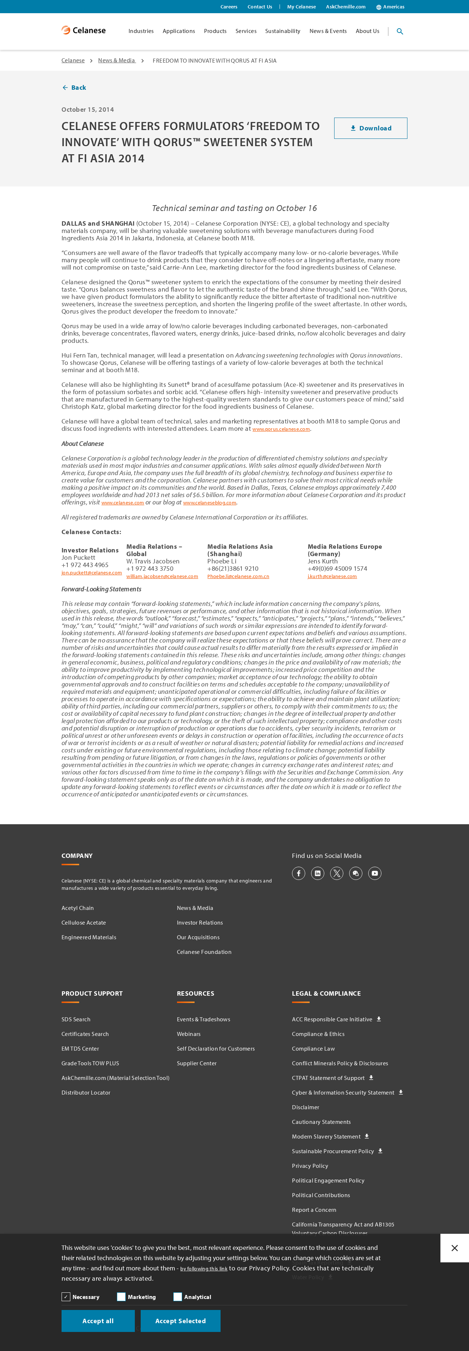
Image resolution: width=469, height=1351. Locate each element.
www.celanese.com (122, 502)
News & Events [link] (328, 30)
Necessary (86, 1296)
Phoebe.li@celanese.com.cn (238, 576)
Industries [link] (141, 30)
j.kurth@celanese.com (332, 576)
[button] (298, 873)
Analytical (197, 1296)
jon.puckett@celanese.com (92, 572)
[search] (400, 31)
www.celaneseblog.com (209, 502)
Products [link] (215, 30)
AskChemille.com (346, 6)
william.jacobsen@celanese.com (162, 576)
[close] (454, 1248)
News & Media (117, 60)
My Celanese (301, 6)
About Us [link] (367, 30)
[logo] (84, 31)
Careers (229, 6)
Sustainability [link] (283, 30)
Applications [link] (179, 30)
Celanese (73, 60)
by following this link (204, 1268)
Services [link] (246, 30)
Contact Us (260, 6)
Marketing (142, 1296)
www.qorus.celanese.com (281, 429)
